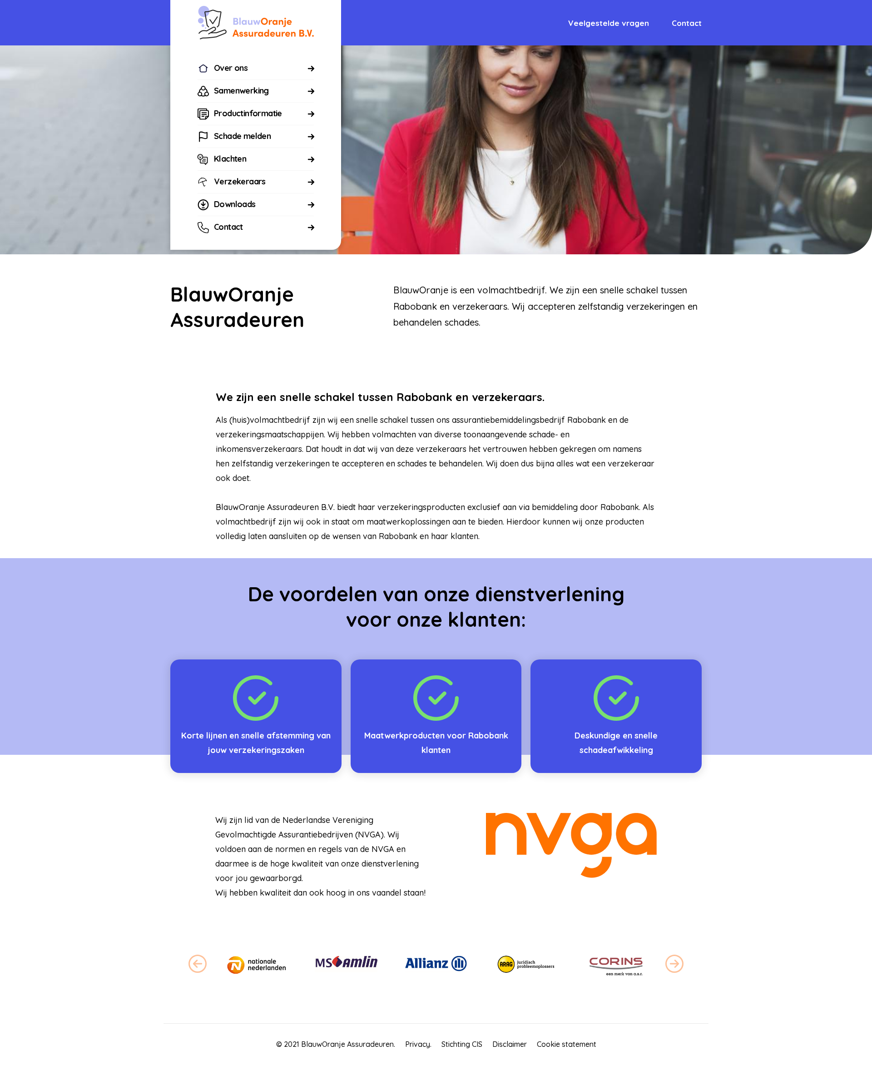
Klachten (230, 159)
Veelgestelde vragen (608, 23)
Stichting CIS (461, 1044)
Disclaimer (509, 1044)
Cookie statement (566, 1044)
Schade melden (242, 136)
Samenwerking (241, 90)
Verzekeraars (240, 181)
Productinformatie (248, 113)
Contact (228, 227)
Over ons (231, 68)
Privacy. (418, 1044)
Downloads (235, 204)
